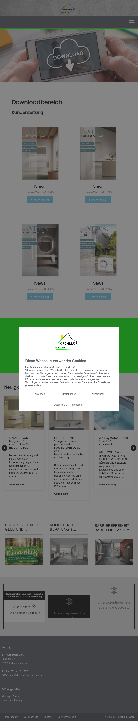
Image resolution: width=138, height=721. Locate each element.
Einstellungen (69, 393)
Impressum (77, 404)
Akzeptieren (98, 393)
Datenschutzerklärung (70, 382)
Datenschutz (60, 404)
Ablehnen (40, 393)
